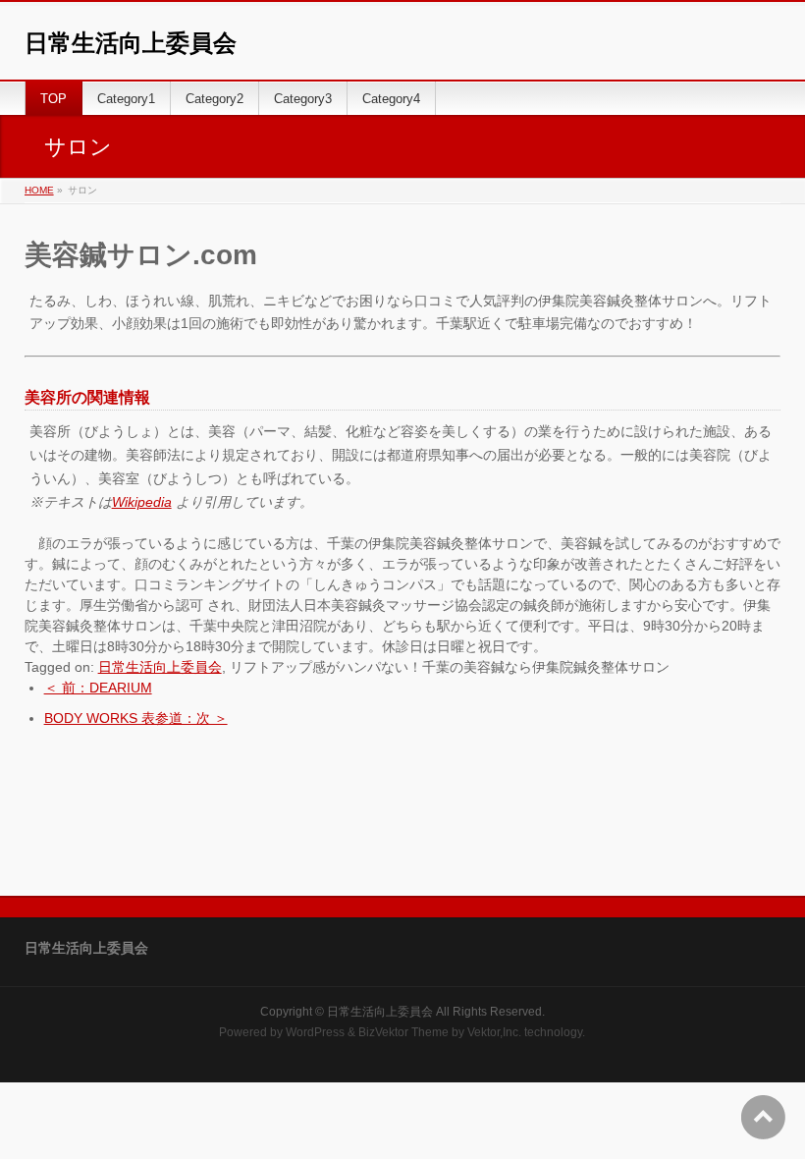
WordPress (315, 1032)
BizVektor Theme (403, 1032)
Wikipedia (142, 502)
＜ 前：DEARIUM (98, 687)
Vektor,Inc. (494, 1032)
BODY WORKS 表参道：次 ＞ (136, 718)
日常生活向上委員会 (131, 42)
